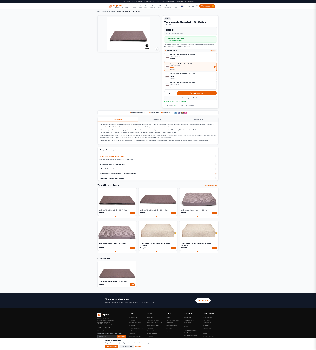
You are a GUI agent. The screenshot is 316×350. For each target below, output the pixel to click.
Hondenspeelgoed (134, 330)
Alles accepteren (112, 346)
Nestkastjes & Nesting (171, 325)
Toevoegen (118, 216)
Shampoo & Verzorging (135, 336)
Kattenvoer (150, 336)
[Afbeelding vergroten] (156, 49)
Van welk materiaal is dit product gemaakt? (112, 164)
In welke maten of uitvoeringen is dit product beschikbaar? (117, 173)
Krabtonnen (150, 328)
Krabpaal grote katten (153, 320)
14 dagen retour (207, 328)
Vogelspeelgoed (170, 330)
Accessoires (187, 322)
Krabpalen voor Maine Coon (155, 322)
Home (98, 11)
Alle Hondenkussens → (212, 185)
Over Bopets (206, 320)
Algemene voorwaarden (209, 336)
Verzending (206, 325)
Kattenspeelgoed (152, 333)
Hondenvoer (132, 325)
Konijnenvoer (187, 317)
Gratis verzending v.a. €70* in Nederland (132, 1)
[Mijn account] (193, 6)
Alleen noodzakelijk (126, 346)
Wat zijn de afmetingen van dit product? (111, 156)
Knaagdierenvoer (189, 320)
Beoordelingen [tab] (198, 119)
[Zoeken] (189, 6)
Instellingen (138, 346)
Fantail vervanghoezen (190, 335)
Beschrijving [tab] (118, 119)
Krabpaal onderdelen (153, 325)
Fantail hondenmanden (135, 322)
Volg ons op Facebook (103, 327)
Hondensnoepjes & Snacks (136, 328)
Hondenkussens (111, 11)
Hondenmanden (133, 317)
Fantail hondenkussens (190, 333)
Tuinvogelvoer (170, 328)
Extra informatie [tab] (158, 119)
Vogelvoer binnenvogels (172, 320)
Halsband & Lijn (133, 333)
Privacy (205, 333)
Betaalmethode (207, 322)
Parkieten (168, 317)
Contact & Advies (207, 317)
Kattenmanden (151, 330)
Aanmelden (121, 336)
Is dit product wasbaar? (106, 169)
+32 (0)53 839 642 (102, 324)
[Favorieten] (197, 6)
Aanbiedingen (206, 330)
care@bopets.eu (112, 324)
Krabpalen (150, 317)
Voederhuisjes (169, 322)
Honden (104, 11)
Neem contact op (203, 300)
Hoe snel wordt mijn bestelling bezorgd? (112, 178)
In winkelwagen (198, 93)
